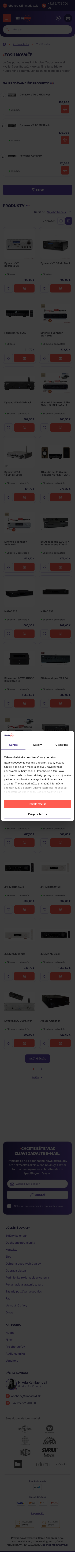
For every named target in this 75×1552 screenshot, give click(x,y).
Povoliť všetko (37, 803)
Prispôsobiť (35, 813)
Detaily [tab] (37, 744)
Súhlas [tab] (13, 744)
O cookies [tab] (61, 744)
